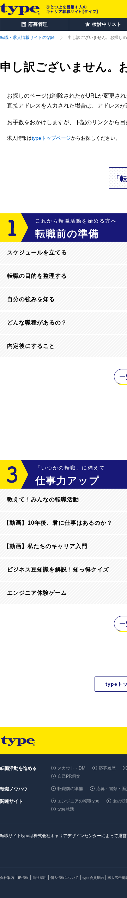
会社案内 (7, 878)
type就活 (66, 809)
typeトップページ (51, 138)
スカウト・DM (71, 768)
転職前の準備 (70, 788)
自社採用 (39, 878)
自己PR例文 (69, 776)
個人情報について (64, 878)
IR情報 (23, 878)
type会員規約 (93, 878)
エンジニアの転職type (78, 801)
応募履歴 (107, 768)
